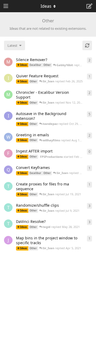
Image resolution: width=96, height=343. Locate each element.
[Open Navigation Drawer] (5, 6)
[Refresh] (87, 45)
